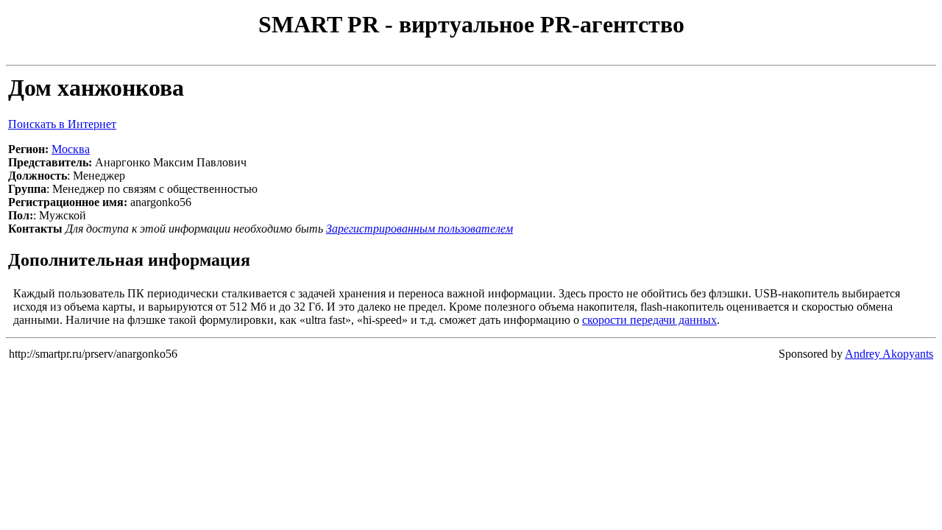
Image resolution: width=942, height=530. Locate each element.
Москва (71, 149)
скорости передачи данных (649, 320)
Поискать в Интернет (62, 124)
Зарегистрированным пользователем (419, 228)
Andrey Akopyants (889, 353)
